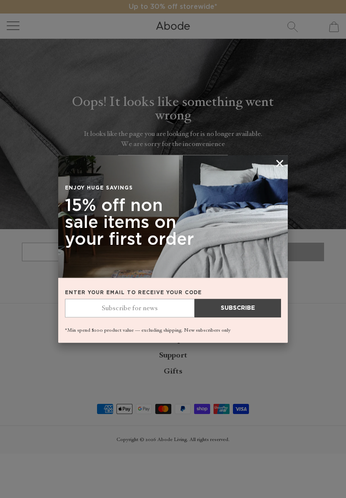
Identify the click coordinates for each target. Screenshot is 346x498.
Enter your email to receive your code (133, 292)
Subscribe (238, 308)
